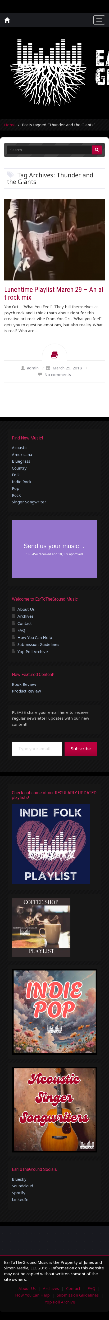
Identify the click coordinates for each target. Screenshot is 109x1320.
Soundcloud (22, 1185)
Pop (15, 488)
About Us (26, 609)
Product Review (26, 691)
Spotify (18, 1192)
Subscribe (81, 749)
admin (33, 367)
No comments (57, 374)
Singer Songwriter (29, 501)
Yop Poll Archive (32, 651)
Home (10, 124)
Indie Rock (21, 481)
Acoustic (19, 447)
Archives (25, 616)
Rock (16, 495)
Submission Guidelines (38, 644)
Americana (22, 454)
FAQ (21, 630)
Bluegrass (21, 461)
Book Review (24, 684)
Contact (24, 623)
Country (19, 468)
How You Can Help (34, 637)
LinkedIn (20, 1199)
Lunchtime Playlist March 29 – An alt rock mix (53, 293)
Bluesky (19, 1179)
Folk (16, 474)
